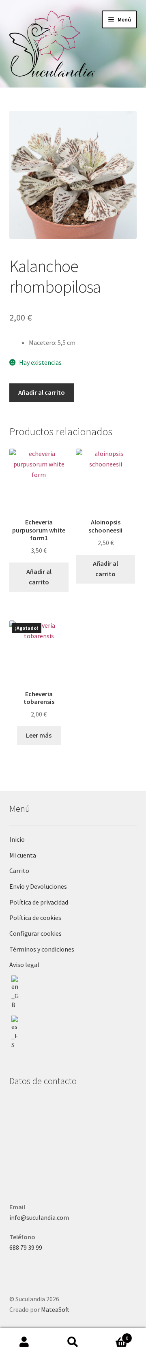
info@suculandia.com (39, 1217)
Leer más (39, 735)
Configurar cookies (35, 933)
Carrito (19, 870)
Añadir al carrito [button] (39, 576)
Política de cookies (35, 917)
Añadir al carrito (41, 392)
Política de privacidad (38, 902)
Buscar (73, 1342)
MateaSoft (55, 1309)
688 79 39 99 (25, 1247)
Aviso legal (24, 964)
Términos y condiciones (41, 949)
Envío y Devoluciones (38, 886)
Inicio (17, 839)
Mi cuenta (22, 855)
